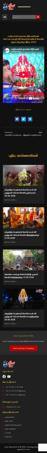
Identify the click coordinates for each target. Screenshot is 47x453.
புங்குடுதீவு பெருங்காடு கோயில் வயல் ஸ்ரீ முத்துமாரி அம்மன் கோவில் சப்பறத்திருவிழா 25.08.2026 (22, 316)
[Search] (38, 17)
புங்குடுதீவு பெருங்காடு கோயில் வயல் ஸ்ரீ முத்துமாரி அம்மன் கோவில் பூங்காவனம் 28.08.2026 (20, 193)
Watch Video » (10, 200)
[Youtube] (9, 376)
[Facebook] (4, 376)
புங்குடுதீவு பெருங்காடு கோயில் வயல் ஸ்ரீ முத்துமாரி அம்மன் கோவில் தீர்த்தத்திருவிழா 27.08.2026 (22, 235)
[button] (5, 17)
